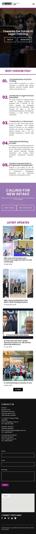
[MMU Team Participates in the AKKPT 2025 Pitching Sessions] (18, 283)
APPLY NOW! (9, 208)
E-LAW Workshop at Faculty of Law (18, 383)
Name (3, 451)
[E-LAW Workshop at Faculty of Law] (18, 366)
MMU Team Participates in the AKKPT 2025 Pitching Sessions (16, 301)
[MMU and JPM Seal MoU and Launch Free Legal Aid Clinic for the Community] (18, 241)
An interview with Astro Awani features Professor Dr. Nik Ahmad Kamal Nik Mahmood (17, 342)
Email (3, 460)
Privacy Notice (5, 529)
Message (4, 470)
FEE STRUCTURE (25, 208)
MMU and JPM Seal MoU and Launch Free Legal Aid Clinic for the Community (18, 260)
